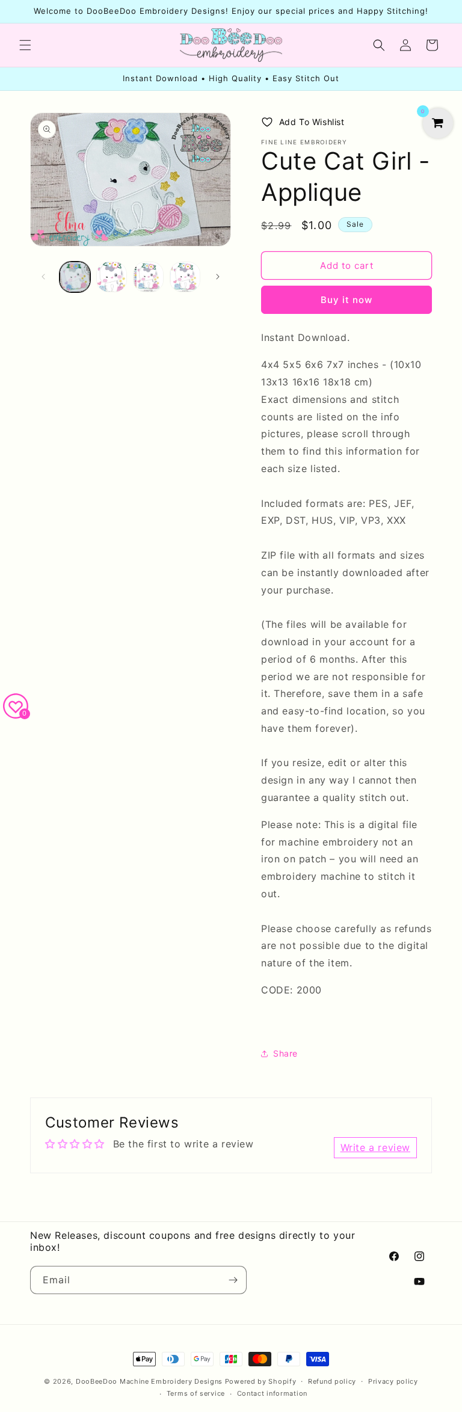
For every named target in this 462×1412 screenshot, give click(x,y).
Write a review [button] (375, 1147)
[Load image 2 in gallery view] (111, 277)
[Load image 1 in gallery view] (75, 277)
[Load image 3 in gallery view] (148, 277)
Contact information (272, 1393)
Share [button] (285, 1053)
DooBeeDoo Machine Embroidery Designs (149, 1381)
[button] (25, 45)
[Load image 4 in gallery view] (185, 277)
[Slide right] (218, 276)
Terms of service (196, 1393)
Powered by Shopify (261, 1381)
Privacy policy (393, 1381)
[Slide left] (43, 276)
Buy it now (346, 299)
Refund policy (332, 1381)
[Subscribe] (233, 1280)
